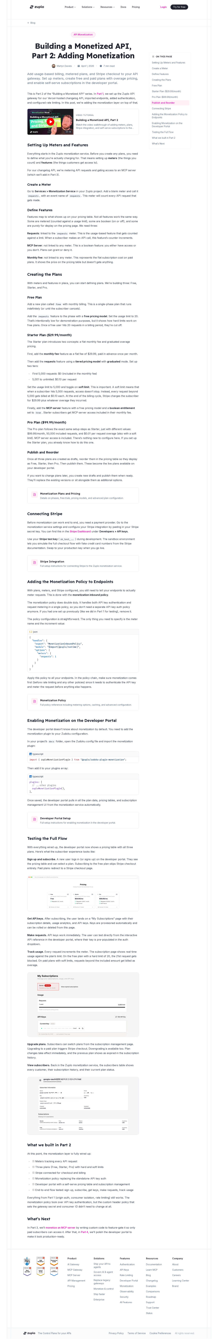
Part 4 (84, 1232)
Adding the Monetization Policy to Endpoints (70, 581)
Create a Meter (39, 184)
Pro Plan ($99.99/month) (46, 422)
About (175, 1264)
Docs (123, 7)
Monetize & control (104, 1288)
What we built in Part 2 (49, 1144)
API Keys (124, 1269)
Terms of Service (137, 1333)
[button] (50, 122)
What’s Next (38, 1218)
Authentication (127, 1264)
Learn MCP (152, 1269)
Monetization (126, 1286)
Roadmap (151, 1296)
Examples (151, 1286)
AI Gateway (73, 1264)
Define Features (39, 210)
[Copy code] (136, 632)
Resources (106, 7)
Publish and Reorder (43, 452)
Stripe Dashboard (80, 531)
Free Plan (34, 297)
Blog (32, 22)
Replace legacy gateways (102, 1282)
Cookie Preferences (160, 1333)
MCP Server (74, 1275)
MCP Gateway (75, 1269)
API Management (76, 1280)
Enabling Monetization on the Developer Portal (72, 720)
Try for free (179, 7)
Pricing (136, 7)
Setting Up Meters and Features (57, 144)
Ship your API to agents (102, 1265)
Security (124, 1296)
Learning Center (180, 1280)
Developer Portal (129, 1280)
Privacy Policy (116, 1333)
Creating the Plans (44, 274)
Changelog (152, 1280)
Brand (175, 1286)
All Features (126, 1302)
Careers (176, 1275)
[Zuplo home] (37, 7)
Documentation (154, 1264)
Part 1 (100, 93)
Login (163, 7)
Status (149, 1313)
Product (69, 7)
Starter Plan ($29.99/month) (49, 335)
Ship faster (99, 1294)
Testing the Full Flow (47, 838)
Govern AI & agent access (103, 1274)
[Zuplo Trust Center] (29, 1261)
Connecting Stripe (44, 513)
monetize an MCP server (60, 1227)
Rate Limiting (126, 1275)
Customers (177, 1269)
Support (150, 1302)
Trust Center (152, 1307)
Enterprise (99, 1299)
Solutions (87, 7)
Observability (127, 1291)
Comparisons (153, 1291)
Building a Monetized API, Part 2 (97, 120)
